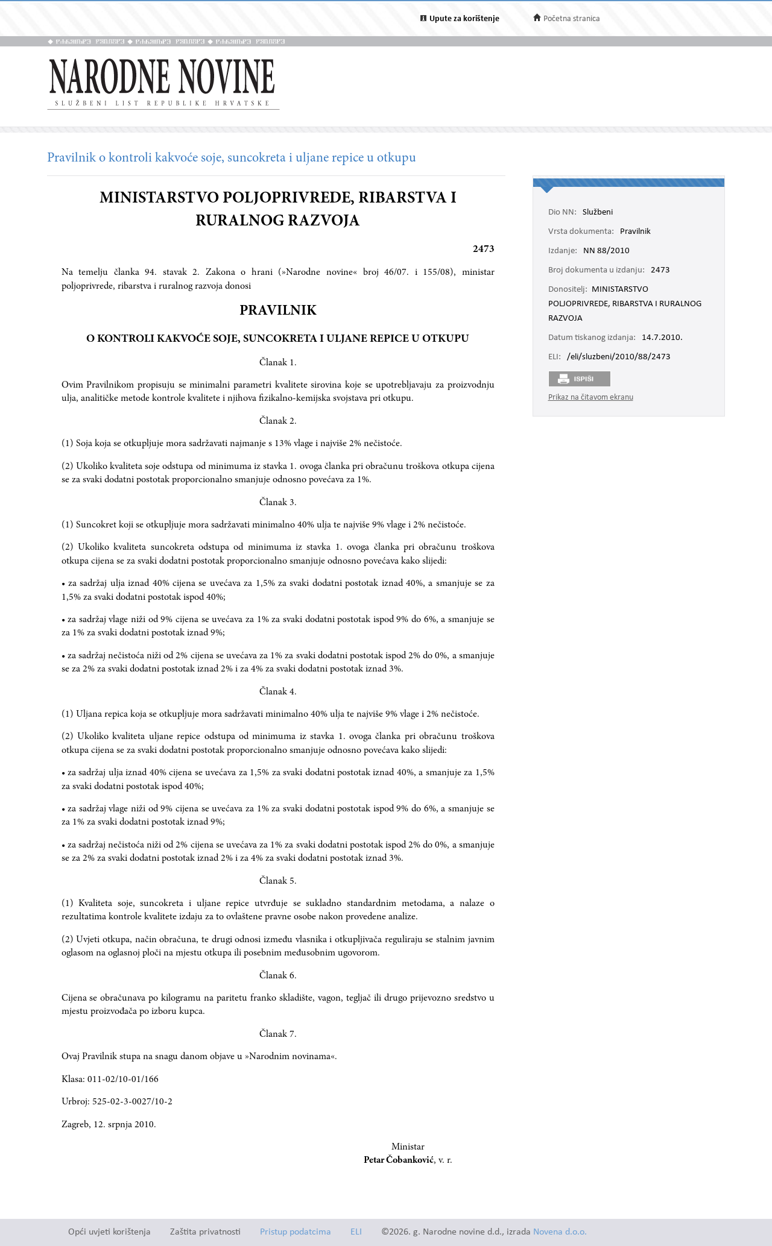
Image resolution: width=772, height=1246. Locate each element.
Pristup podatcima (295, 1232)
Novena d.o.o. (560, 1232)
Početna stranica (571, 19)
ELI (356, 1232)
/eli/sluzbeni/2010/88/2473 (619, 357)
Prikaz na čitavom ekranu (590, 397)
